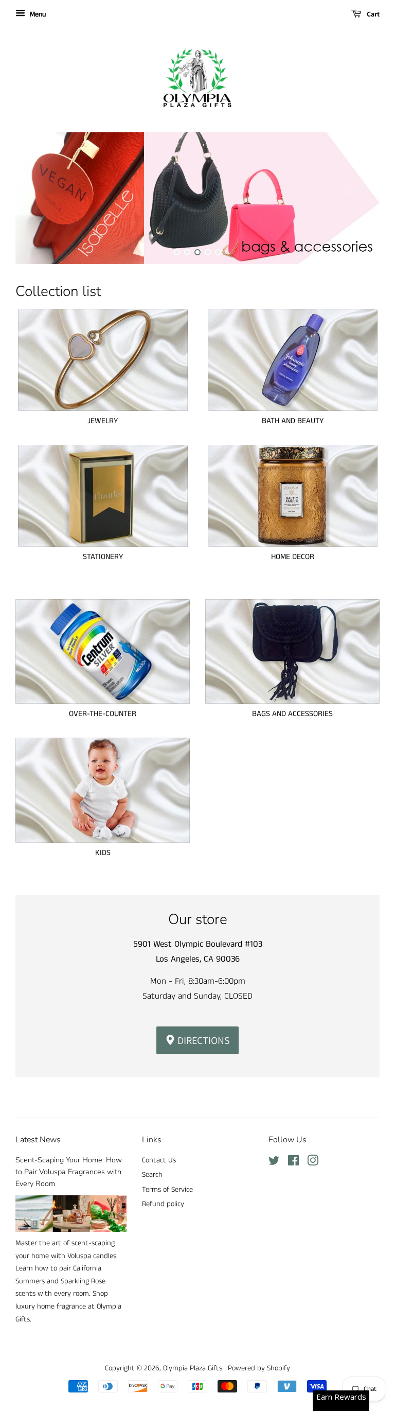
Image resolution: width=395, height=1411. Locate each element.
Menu (37, 14)
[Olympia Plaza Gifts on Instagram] (312, 1163)
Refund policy (163, 1204)
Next (357, 198)
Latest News (38, 1139)
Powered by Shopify (259, 1368)
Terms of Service (167, 1189)
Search (152, 1175)
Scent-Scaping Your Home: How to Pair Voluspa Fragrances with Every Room (68, 1172)
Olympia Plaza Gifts (193, 1368)
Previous (37, 198)
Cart (372, 14)
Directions (202, 1040)
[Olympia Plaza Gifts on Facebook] (293, 1163)
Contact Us (159, 1160)
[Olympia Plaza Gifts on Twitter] (274, 1163)
